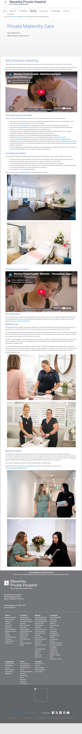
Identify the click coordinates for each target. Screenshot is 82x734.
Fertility (37, 653)
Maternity (33, 11)
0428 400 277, (31, 466)
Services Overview (55, 617)
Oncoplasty (53, 647)
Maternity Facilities (40, 639)
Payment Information (26, 631)
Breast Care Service (56, 645)
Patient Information (25, 619)
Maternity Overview (40, 617)
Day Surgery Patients (26, 621)
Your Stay (23, 623)
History (7, 633)
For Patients (23, 11)
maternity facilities (24, 172)
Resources (38, 655)
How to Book (38, 637)
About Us (13, 11)
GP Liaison (23, 681)
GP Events (23, 679)
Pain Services (54, 653)
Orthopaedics (54, 633)
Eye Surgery (53, 631)
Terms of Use (31, 713)
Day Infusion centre (55, 659)
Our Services (43, 11)
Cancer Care (53, 629)
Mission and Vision (10, 631)
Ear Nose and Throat (56, 643)
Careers (7, 623)
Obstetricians (39, 625)
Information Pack (40, 631)
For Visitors (11, 14)
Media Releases (10, 641)
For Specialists (56, 11)
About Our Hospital (10, 617)
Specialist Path (9, 664)
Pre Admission (24, 617)
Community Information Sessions (53, 621)
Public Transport (39, 667)
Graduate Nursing (10, 629)
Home (5, 11)
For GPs (66, 11)
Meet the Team (39, 623)
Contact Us (8, 643)
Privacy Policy (24, 633)
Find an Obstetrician (23, 321)
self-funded (19, 139)
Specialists (8, 673)
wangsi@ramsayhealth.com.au (18, 468)
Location (7, 635)
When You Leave (25, 625)
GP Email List (24, 683)
